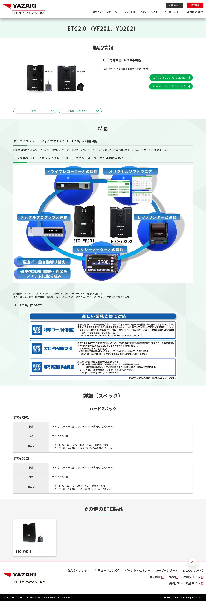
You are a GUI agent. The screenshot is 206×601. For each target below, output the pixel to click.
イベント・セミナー (150, 12)
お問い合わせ (175, 5)
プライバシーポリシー (12, 597)
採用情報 (195, 5)
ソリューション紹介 (125, 12)
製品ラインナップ (102, 12)
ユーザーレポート (173, 12)
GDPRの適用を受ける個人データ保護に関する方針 (49, 597)
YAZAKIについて (195, 12)
